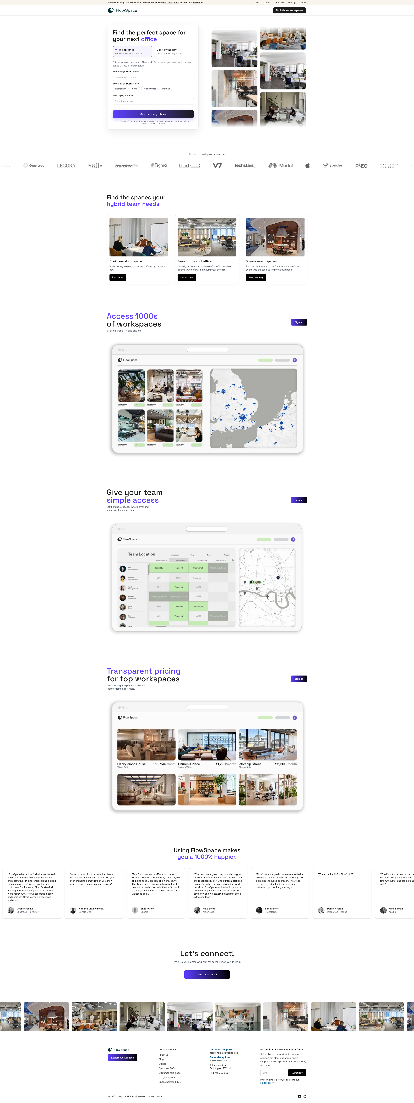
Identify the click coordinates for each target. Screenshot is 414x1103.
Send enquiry (255, 277)
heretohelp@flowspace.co (224, 1052)
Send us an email (207, 974)
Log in (303, 2)
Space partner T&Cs (170, 1082)
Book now (117, 277)
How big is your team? (124, 95)
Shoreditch (120, 88)
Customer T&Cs (167, 1068)
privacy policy (266, 1083)
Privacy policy (155, 1096)
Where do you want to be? (126, 71)
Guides (267, 2)
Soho (134, 88)
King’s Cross (150, 88)
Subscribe (297, 1072)
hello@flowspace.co (220, 1060)
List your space (167, 1077)
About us (279, 2)
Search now (187, 277)
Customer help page (170, 1072)
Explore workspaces (122, 1057)
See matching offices (153, 114)
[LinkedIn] (299, 1096)
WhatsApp (198, 2)
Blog (257, 2)
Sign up (292, 2)
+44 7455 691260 (219, 1072)
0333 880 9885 (171, 2)
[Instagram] (304, 1096)
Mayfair (166, 88)
